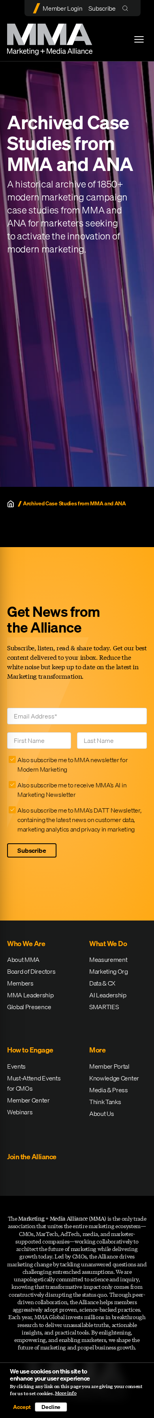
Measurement (108, 959)
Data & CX (102, 983)
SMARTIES (103, 1007)
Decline (50, 1407)
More (97, 1050)
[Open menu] (139, 39)
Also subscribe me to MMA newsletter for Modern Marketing (72, 764)
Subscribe (101, 8)
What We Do (108, 943)
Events (16, 1066)
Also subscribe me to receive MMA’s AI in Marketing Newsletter (71, 790)
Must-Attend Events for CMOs (33, 1083)
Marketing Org (108, 971)
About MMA (23, 959)
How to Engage (30, 1050)
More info (66, 1393)
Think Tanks (105, 1102)
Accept (21, 1407)
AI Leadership (107, 995)
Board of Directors (31, 971)
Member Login (62, 8)
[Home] (10, 503)
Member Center (28, 1100)
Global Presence (29, 1007)
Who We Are (26, 943)
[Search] (127, 8)
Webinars (19, 1112)
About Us (101, 1113)
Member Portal (109, 1066)
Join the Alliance (31, 1156)
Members (20, 983)
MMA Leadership (30, 995)
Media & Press (108, 1090)
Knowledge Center (114, 1078)
